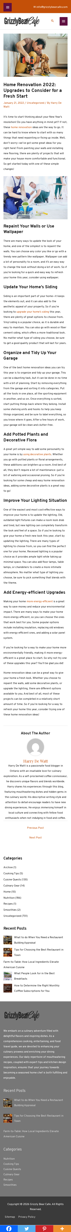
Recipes (8, 904)
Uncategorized (35, 103)
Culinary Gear (11, 886)
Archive (8, 867)
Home (7, 892)
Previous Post (35, 828)
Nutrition (9, 898)
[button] (52, 21)
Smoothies (10, 910)
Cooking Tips (11, 873)
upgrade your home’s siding (33, 312)
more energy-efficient (40, 601)
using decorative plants (37, 454)
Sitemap (10, 1217)
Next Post (35, 837)
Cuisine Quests (12, 879)
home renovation (21, 127)
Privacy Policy (26, 1217)
